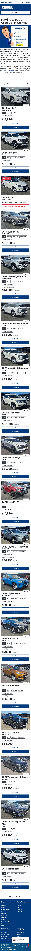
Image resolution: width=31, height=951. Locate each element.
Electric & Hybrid (6, 938)
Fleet (18, 907)
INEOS (3, 923)
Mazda (3, 905)
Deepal (3, 917)
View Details (15, 123)
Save (25, 106)
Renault (3, 913)
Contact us (20, 932)
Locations (27, 2)
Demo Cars (5, 934)
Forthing (4, 915)
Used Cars (4, 936)
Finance (19, 911)
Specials (19, 905)
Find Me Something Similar (15, 206)
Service (19, 909)
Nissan (3, 907)
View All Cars (16, 896)
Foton (3, 919)
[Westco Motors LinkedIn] (2, 2)
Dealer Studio (12, 949)
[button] (27, 7)
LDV (2, 911)
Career (19, 936)
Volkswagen (5, 909)
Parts (18, 913)
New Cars (4, 932)
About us (19, 934)
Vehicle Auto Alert (8, 71)
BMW (3, 925)
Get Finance (16, 127)
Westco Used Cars (7, 921)
